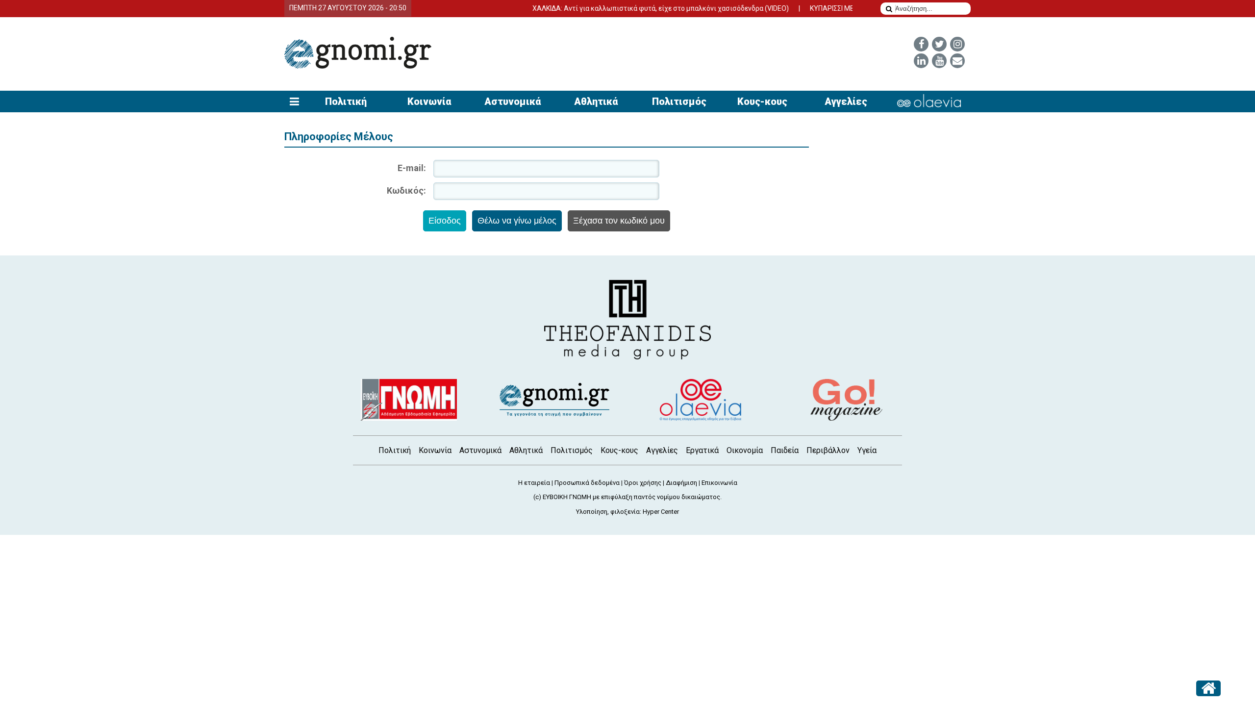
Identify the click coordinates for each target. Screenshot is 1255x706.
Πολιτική (346, 101)
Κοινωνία (429, 101)
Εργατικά (702, 450)
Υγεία (867, 450)
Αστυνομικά (512, 101)
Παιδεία (785, 450)
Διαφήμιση (681, 482)
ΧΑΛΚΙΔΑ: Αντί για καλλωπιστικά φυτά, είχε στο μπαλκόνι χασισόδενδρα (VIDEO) (646, 8)
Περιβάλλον (828, 450)
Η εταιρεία (534, 482)
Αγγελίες (846, 101)
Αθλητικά (596, 101)
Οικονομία (745, 450)
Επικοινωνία (719, 482)
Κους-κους (762, 101)
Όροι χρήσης (642, 482)
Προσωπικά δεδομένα (587, 482)
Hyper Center (661, 511)
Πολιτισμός (679, 101)
